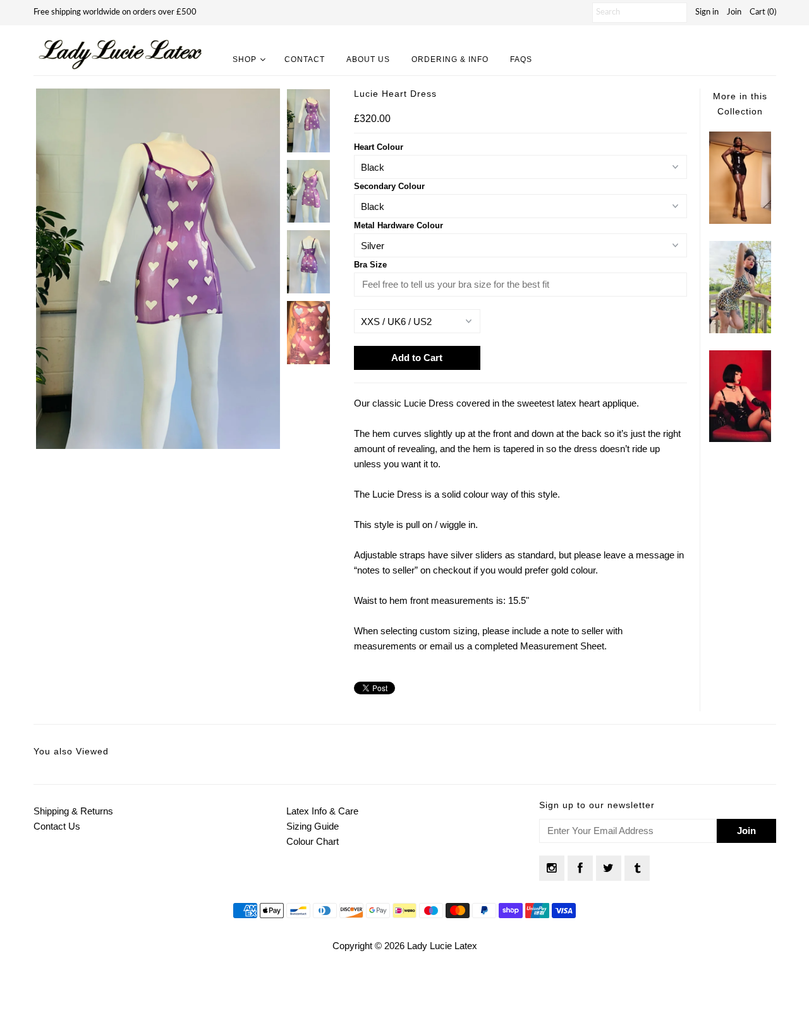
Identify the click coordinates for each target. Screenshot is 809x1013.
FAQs (521, 59)
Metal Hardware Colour (398, 225)
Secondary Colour (389, 186)
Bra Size (370, 264)
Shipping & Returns (73, 811)
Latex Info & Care (322, 811)
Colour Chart (312, 841)
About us (368, 59)
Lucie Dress (397, 494)
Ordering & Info (450, 59)
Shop (245, 59)
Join (734, 12)
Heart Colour (378, 147)
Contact (304, 59)
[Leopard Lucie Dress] (740, 329)
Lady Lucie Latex (442, 945)
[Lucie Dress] (740, 220)
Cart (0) (763, 12)
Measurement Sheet (562, 646)
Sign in (707, 12)
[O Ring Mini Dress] (740, 438)
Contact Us (56, 826)
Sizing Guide (312, 826)
